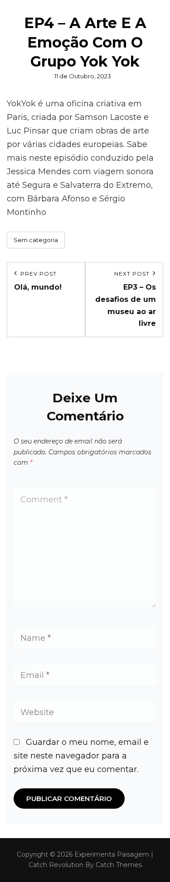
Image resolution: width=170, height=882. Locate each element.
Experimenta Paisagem (111, 854)
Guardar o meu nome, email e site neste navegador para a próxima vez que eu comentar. (81, 755)
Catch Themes (119, 865)
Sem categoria (36, 239)
